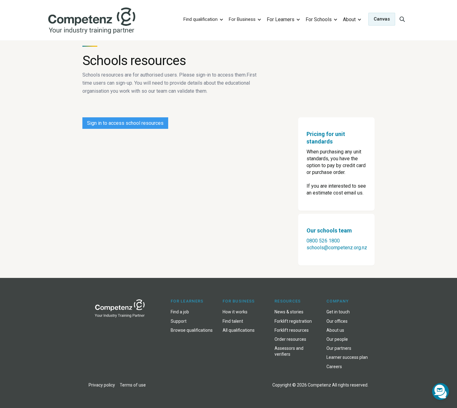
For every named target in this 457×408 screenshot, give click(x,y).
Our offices (337, 321)
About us (335, 330)
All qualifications (239, 330)
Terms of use (133, 384)
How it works (235, 311)
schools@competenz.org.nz (337, 248)
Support (179, 321)
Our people (337, 339)
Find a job (180, 311)
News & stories (289, 311)
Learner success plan (347, 357)
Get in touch (338, 311)
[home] (111, 21)
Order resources (290, 339)
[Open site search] (402, 19)
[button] (202, 19)
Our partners (338, 348)
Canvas (382, 19)
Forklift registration (293, 321)
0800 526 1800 (323, 241)
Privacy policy (102, 384)
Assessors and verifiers (289, 351)
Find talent (233, 321)
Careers (334, 366)
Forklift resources (292, 330)
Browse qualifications (192, 330)
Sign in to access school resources (125, 123)
